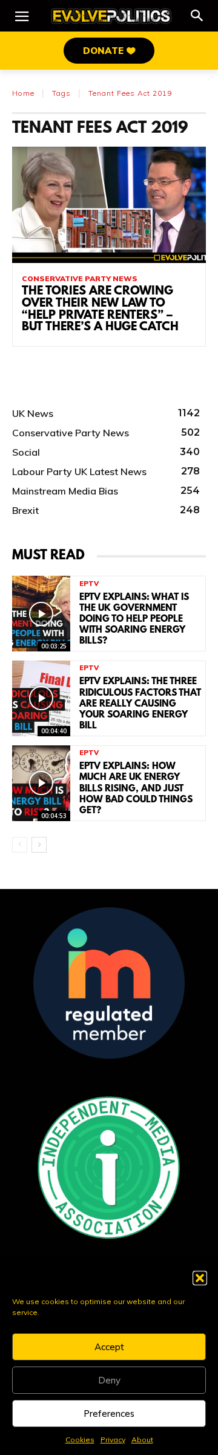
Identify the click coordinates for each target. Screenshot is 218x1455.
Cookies (79, 1439)
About (142, 1439)
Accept (109, 1347)
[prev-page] (19, 845)
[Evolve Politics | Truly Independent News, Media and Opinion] (111, 16)
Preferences (109, 1413)
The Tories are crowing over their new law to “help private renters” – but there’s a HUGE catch (100, 309)
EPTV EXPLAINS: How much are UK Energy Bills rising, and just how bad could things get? (136, 788)
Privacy (113, 1439)
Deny (109, 1380)
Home (23, 93)
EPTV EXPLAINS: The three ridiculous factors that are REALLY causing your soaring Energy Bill (140, 703)
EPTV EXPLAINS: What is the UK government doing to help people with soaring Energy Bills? (134, 619)
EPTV (89, 584)
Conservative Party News (79, 278)
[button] (200, 1278)
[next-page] (39, 845)
